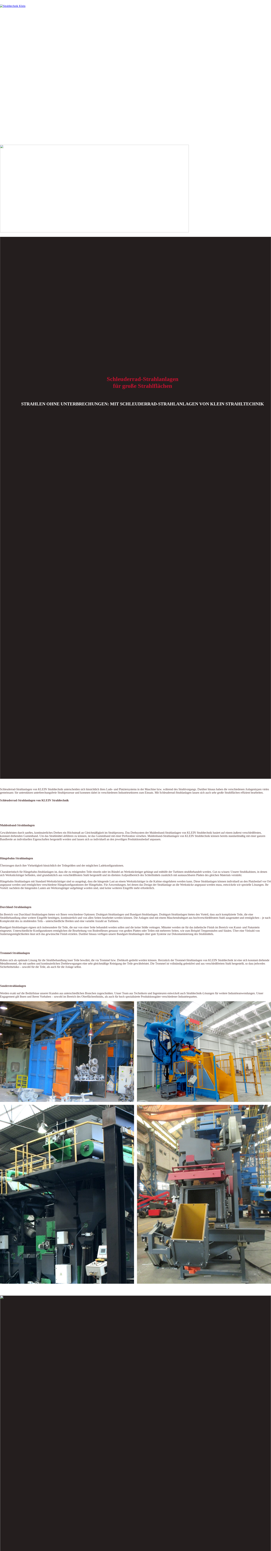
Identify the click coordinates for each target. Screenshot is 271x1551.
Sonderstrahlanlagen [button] (13, 985)
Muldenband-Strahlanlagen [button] (17, 825)
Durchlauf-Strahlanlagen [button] (15, 907)
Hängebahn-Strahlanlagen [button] (16, 858)
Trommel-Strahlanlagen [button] (15, 953)
